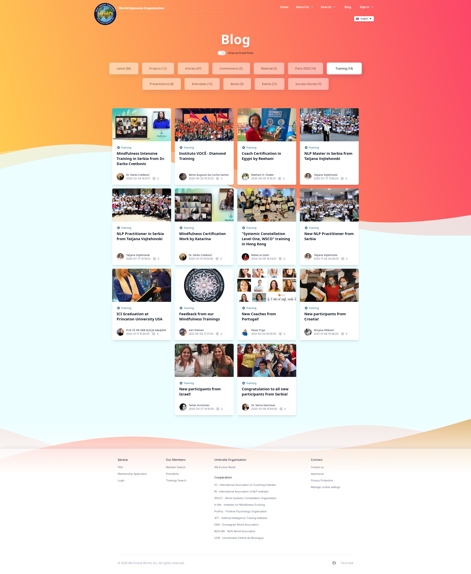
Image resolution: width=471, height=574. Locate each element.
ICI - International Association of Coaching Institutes (245, 484)
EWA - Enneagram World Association (236, 524)
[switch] (222, 53)
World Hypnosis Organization (141, 8)
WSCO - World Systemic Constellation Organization (245, 498)
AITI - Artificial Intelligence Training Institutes (240, 518)
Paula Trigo (258, 330)
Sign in (365, 7)
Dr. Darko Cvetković (138, 174)
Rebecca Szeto (260, 255)
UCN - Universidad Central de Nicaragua (238, 537)
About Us (303, 7)
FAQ (120, 467)
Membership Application (132, 473)
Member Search (175, 467)
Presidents (172, 473)
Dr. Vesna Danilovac (263, 405)
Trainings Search (176, 480)
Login (121, 480)
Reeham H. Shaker (262, 174)
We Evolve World (224, 467)
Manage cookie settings (325, 487)
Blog (348, 7)
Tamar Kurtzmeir (199, 405)
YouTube (347, 563)
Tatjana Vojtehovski (325, 174)
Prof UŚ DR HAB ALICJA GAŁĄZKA (146, 330)
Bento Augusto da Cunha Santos (209, 174)
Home (284, 7)
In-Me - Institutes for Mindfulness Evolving (239, 504)
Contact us (317, 467)
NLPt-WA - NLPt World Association (234, 531)
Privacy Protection (322, 480)
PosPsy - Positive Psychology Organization (240, 511)
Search (326, 7)
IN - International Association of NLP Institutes (241, 491)
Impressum (317, 473)
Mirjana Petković (324, 330)
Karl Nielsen (196, 330)
